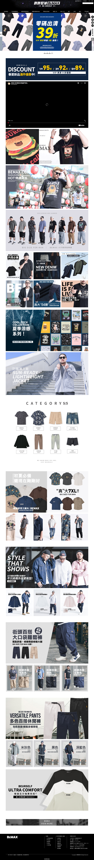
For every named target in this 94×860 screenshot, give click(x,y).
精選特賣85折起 (25, 11)
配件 (80, 11)
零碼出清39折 (46, 11)
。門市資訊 (48, 839)
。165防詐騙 (48, 845)
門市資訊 (87, 11)
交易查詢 (85, 1)
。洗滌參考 (58, 846)
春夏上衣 (55, 11)
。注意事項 (58, 838)
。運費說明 (58, 843)
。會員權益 (58, 848)
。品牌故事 (48, 841)
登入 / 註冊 (91, 1)
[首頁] (47, 4)
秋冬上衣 (62, 11)
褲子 (69, 11)
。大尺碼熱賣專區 (49, 838)
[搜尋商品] (92, 3)
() (79, 1)
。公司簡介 (48, 843)
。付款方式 (58, 841)
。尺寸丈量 (58, 839)
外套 (75, 11)
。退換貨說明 (59, 845)
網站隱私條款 (47, 859)
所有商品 (6, 11)
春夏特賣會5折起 (36, 11)
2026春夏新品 (14, 11)
